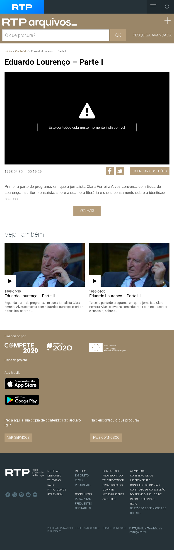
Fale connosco (106, 438)
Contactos (83, 508)
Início (8, 51)
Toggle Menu (153, 7)
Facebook (7, 494)
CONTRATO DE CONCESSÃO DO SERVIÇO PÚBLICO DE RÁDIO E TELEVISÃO (147, 494)
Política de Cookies (88, 528)
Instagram (21, 494)
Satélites (108, 499)
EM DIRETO (82, 475)
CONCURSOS (83, 494)
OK (118, 35)
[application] (87, 118)
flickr (35, 494)
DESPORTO (54, 475)
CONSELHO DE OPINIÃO (145, 485)
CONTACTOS (110, 471)
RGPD (133, 503)
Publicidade (54, 531)
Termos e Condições (114, 528)
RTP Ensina (55, 494)
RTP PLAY (81, 471)
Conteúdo (21, 51)
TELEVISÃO (54, 480)
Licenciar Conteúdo (150, 171)
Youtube (28, 494)
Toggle (167, 7)
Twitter (14, 494)
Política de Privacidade (60, 528)
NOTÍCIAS (53, 471)
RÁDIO (51, 485)
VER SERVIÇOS (18, 438)
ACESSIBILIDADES (113, 494)
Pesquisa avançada (152, 35)
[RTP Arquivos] (41, 23)
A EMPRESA (137, 471)
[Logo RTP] (24, 472)
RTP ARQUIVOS (56, 489)
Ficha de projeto (16, 360)
